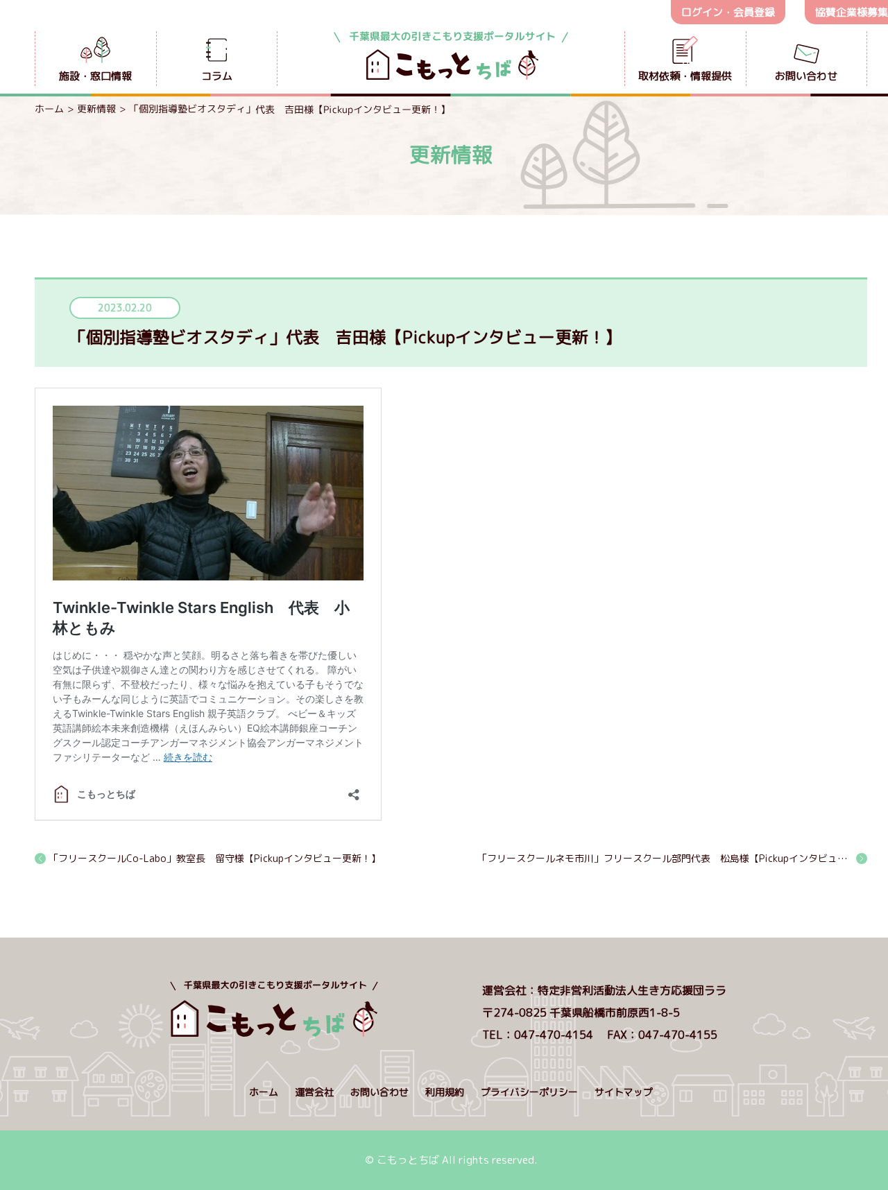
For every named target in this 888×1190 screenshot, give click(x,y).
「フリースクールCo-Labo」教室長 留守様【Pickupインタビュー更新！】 (215, 858)
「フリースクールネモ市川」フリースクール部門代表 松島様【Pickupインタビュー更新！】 (672, 858)
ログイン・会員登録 (728, 12)
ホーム (49, 108)
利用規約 (444, 1091)
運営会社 (314, 1091)
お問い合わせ (379, 1091)
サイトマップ (624, 1091)
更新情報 (96, 108)
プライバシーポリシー (529, 1091)
